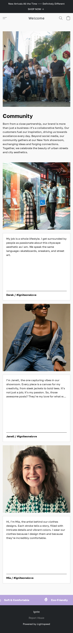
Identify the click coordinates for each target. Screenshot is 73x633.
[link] (36, 9)
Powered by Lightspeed (36, 624)
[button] (37, 18)
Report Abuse (36, 618)
